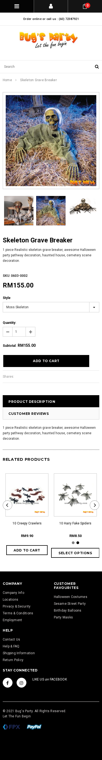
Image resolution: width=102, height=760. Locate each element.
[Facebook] (8, 683)
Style (7, 298)
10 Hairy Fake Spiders (75, 523)
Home (7, 80)
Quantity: (9, 323)
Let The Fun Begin (17, 716)
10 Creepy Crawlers (27, 523)
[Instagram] (21, 683)
